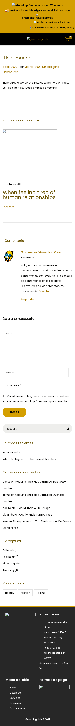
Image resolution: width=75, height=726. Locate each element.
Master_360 (32, 67)
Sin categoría (50, 67)
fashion (25, 593)
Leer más (8, 207)
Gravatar (44, 291)
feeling (41, 593)
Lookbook (9, 557)
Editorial (8, 550)
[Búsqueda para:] (37, 429)
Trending (8, 570)
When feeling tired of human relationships (29, 195)
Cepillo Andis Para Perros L (35, 514)
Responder (27, 299)
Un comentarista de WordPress (41, 252)
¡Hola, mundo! (18, 58)
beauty (9, 593)
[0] (67, 39)
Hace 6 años (28, 257)
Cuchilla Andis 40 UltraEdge (33, 508)
